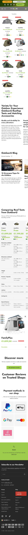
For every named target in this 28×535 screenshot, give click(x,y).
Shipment (17, 502)
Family (7, 49)
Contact (3, 492)
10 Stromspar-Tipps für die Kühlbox (10, 174)
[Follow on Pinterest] (6, 516)
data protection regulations (13, 468)
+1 (25, 55)
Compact (8, 27)
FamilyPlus (20, 49)
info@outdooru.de (8, 482)
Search (16, 500)
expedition (20, 27)
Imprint (2, 494)
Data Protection (4, 502)
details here (13, 454)
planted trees (4, 511)
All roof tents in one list (14, 367)
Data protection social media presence (6, 507)
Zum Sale (19, 4)
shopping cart (18, 497)
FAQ (16, 505)
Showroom (3, 497)
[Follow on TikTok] (10, 516)
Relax (7, 71)
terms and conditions (5, 499)
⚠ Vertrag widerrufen (19, 493)
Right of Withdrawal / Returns (20, 508)
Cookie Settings (4, 504)
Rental (16, 511)
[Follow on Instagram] (2, 516)
